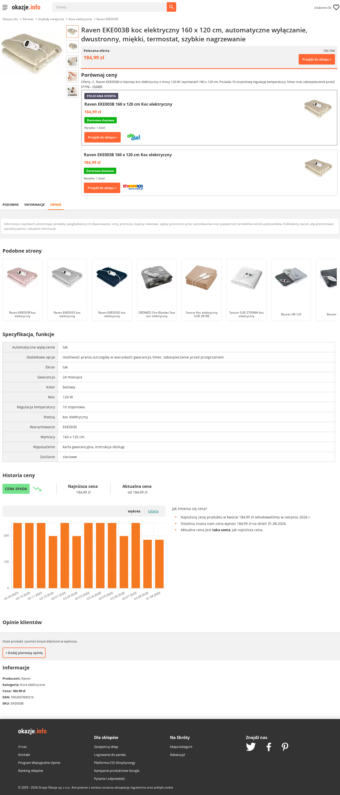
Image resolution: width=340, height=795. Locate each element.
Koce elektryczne (80, 19)
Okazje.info (10, 19)
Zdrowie (28, 19)
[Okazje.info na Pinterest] (285, 747)
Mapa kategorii (181, 746)
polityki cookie (163, 787)
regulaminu (138, 787)
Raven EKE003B (107, 19)
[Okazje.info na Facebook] (269, 747)
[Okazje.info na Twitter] (251, 747)
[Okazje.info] (28, 7)
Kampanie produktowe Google (116, 770)
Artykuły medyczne (51, 19)
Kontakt (24, 754)
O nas (22, 746)
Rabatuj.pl (177, 754)
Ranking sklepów (30, 770)
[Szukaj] (113, 4)
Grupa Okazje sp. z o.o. (54, 787)
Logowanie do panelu (110, 754)
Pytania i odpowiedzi (109, 778)
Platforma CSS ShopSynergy (114, 762)
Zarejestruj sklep (106, 746)
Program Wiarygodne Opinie (39, 762)
